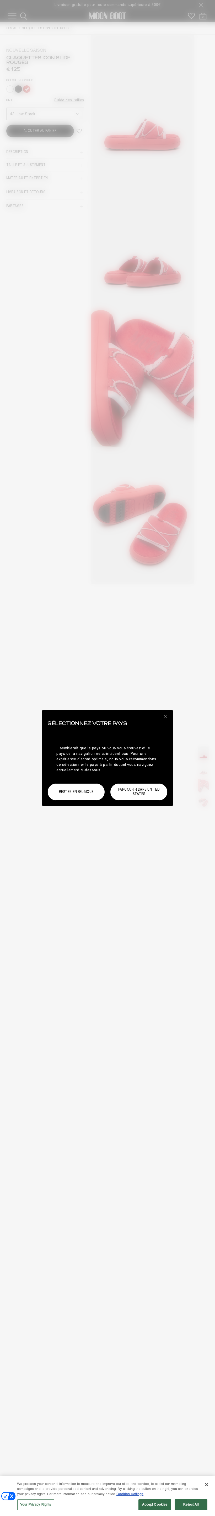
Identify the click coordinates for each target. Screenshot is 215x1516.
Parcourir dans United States (139, 791)
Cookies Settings (129, 1494)
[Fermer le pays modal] (165, 716)
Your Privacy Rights (35, 1504)
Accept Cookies (155, 1504)
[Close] (206, 1484)
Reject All (190, 1504)
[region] (107, 1496)
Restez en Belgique (76, 792)
